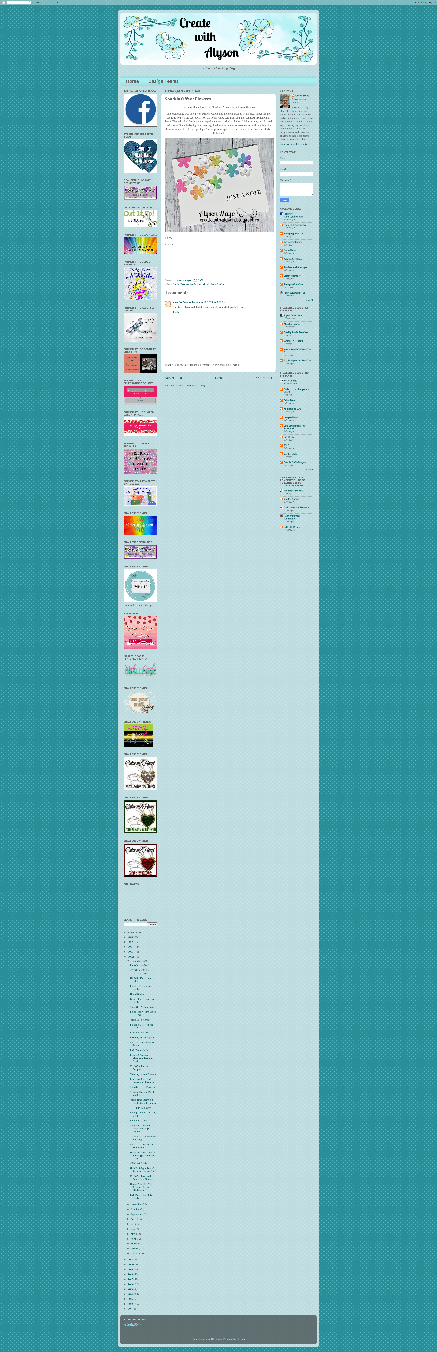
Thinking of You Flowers (143, 1074)
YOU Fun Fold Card (140, 1107)
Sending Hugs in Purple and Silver (142, 1093)
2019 (130, 1269)
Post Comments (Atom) (192, 385)
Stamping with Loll (293, 233)
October (135, 1209)
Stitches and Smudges (295, 267)
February (136, 1248)
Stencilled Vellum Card (142, 1007)
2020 (131, 1264)
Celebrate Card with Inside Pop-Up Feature (140, 1128)
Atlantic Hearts (292, 324)
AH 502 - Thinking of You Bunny (141, 1146)
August (135, 1219)
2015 (130, 1289)
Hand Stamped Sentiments (292, 517)
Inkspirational (291, 417)
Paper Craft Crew (293, 315)
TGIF (286, 445)
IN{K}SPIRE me (292, 527)
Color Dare (289, 400)
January (135, 1253)
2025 (131, 941)
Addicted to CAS (292, 408)
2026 (131, 937)
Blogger (241, 1339)
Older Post (264, 378)
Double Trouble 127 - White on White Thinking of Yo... (141, 1187)
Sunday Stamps (292, 499)
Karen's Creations (293, 258)
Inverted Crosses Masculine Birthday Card (141, 1058)
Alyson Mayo (184, 280)
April (133, 1238)
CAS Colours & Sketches (296, 507)
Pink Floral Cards (139, 1050)
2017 (130, 1279)
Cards (176, 284)
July (133, 1224)
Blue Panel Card (138, 1120)
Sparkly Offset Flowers (142, 1087)
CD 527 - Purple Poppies (139, 1068)
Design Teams (163, 81)
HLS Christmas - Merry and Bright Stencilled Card (142, 1155)
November (136, 1204)
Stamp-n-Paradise (293, 284)
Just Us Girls (290, 453)
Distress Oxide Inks (190, 284)
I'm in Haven (290, 250)
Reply (176, 312)
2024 (131, 946)
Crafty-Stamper (292, 275)
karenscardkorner (293, 242)
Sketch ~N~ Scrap (293, 340)
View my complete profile (293, 144)
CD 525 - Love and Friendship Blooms (141, 1178)
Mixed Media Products (215, 284)
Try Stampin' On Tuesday (297, 360)
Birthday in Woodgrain (142, 1037)
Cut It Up (289, 437)
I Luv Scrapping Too (294, 292)
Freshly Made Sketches (296, 332)
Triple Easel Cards (139, 1019)
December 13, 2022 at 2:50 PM (209, 302)
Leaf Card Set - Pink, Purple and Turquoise (142, 1080)
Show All (309, 300)
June (133, 1229)
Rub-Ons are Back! (140, 965)
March (134, 1243)
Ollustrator (216, 1339)
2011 (130, 1308)
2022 (131, 956)
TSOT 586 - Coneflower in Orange (143, 1138)
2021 (131, 1259)
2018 (130, 1274)
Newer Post (173, 378)
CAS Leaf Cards (138, 1163)
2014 (130, 1294)
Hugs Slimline (137, 994)
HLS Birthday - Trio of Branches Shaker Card (143, 1170)
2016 (130, 1284)
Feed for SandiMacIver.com (293, 215)
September (137, 1214)
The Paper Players (293, 490)
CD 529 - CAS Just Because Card (140, 972)
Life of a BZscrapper (295, 225)
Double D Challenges (295, 462)
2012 (131, 1303)
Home (132, 81)
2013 (130, 1299)
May (133, 1233)
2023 (131, 951)
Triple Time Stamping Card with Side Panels (143, 1101)
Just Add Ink (290, 380)
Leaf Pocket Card (139, 1032)
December (137, 961)
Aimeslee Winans (182, 302)
